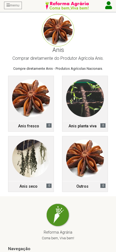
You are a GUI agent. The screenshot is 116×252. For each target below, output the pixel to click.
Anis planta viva (83, 126)
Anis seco (28, 186)
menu (14, 5)
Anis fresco (28, 126)
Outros (82, 186)
